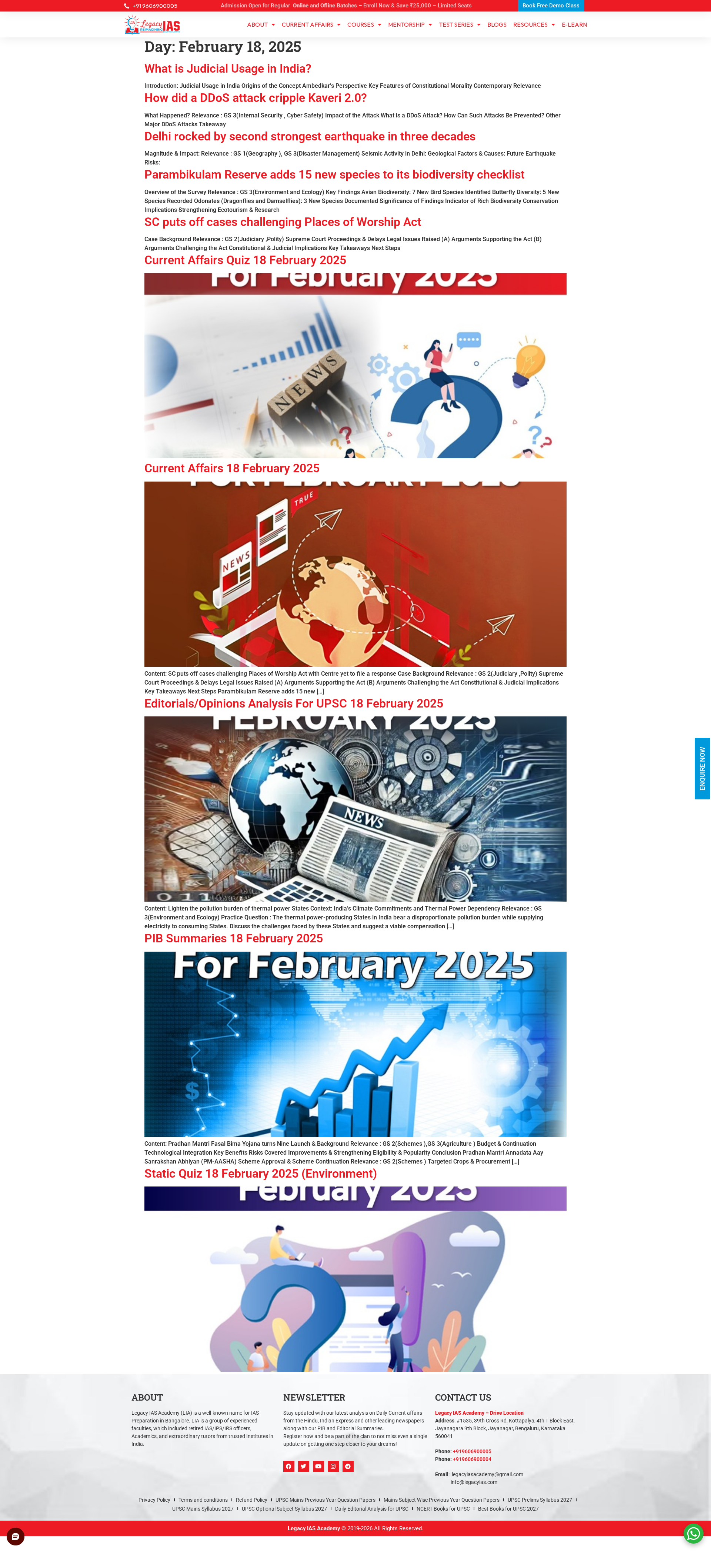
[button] (438, 677)
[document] (355, 775)
